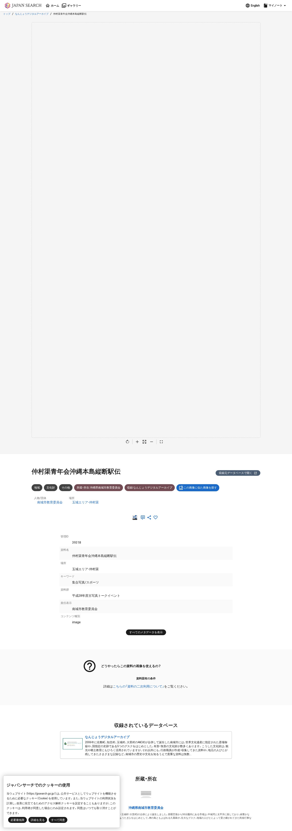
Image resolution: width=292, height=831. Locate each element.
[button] (275, 5)
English (255, 5)
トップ (6, 13)
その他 (66, 487)
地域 (37, 487)
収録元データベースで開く (235, 472)
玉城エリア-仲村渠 (85, 502)
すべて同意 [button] (58, 819)
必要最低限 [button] (17, 819)
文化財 (50, 487)
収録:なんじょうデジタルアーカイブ (149, 487)
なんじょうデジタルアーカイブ (31, 13)
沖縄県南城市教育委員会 (146, 808)
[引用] (143, 517)
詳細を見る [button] (38, 819)
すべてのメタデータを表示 (146, 632)
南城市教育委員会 (50, 502)
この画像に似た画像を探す (200, 487)
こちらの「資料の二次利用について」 (138, 686)
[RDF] (135, 517)
